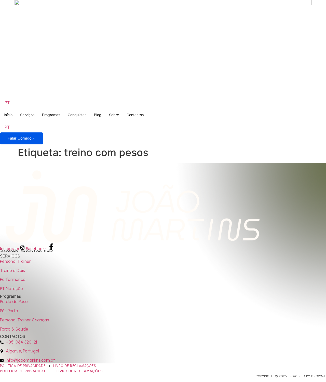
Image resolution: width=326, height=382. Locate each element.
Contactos (135, 115)
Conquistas (77, 115)
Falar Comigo (20, 138)
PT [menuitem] (7, 102)
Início (8, 115)
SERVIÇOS (10, 255)
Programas (51, 115)
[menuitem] (7, 102)
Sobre (114, 115)
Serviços (27, 115)
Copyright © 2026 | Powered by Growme (291, 376)
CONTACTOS (12, 336)
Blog (97, 115)
